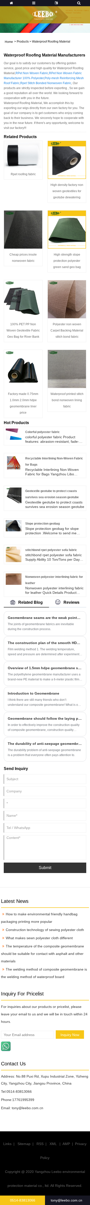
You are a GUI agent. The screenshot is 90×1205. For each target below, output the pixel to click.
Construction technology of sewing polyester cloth (45, 930)
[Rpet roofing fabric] (23, 154)
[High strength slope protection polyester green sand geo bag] (67, 229)
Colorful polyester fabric (42, 432)
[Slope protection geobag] (14, 526)
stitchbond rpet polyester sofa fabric (51, 550)
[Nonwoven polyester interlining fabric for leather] (14, 579)
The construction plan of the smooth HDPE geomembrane (45, 643)
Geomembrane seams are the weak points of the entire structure (45, 618)
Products (23, 41)
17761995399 (23, 1100)
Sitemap (24, 1144)
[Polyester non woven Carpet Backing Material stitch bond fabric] (67, 299)
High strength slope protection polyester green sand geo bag (67, 261)
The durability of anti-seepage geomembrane (45, 744)
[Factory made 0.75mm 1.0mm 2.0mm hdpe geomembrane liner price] (23, 369)
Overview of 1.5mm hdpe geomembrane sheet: (45, 668)
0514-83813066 (19, 1092)
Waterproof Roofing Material (51, 41)
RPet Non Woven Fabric (32, 73)
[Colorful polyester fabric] (14, 434)
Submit (45, 868)
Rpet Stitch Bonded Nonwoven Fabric (45, 83)
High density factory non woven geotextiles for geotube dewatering (66, 191)
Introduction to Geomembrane (33, 693)
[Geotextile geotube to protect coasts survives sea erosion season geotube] (14, 495)
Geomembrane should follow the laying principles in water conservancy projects (45, 718)
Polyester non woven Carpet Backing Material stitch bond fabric (66, 330)
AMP (66, 1144)
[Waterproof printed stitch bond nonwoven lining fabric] (67, 369)
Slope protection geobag (42, 523)
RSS (40, 1144)
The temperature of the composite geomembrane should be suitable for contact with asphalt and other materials (42, 953)
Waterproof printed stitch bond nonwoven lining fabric (67, 400)
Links (7, 1144)
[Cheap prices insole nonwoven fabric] (23, 229)
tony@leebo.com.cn (27, 1108)
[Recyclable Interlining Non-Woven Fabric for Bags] (14, 462)
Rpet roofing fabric (23, 174)
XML (53, 1144)
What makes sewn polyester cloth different (39, 938)
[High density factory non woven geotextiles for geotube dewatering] (67, 160)
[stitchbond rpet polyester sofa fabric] (14, 554)
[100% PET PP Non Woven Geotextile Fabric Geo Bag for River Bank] (23, 299)
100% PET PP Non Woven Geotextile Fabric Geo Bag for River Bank (23, 330)
